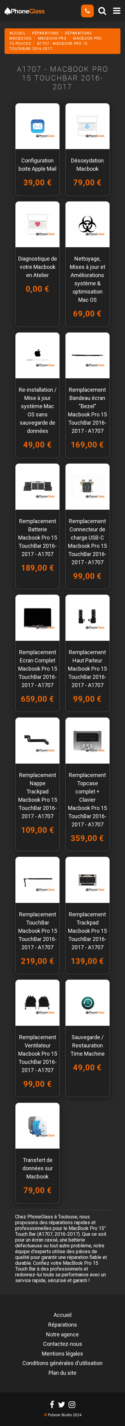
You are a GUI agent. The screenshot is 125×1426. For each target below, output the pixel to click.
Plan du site (62, 1373)
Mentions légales (62, 1354)
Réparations (62, 1325)
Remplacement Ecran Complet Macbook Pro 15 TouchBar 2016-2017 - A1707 (37, 668)
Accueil (63, 1315)
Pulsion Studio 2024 (64, 1415)
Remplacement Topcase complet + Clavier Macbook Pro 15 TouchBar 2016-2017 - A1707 (87, 800)
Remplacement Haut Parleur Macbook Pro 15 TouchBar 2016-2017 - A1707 (87, 668)
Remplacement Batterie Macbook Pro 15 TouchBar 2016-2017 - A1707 (37, 537)
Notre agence (62, 1335)
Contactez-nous (62, 1344)
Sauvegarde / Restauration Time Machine (87, 1045)
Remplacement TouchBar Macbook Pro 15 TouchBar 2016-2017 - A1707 (37, 930)
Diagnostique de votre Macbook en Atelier (37, 266)
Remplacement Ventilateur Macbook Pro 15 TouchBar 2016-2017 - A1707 (37, 1053)
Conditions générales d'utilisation (62, 1363)
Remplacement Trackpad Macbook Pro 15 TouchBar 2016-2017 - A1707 (87, 930)
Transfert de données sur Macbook (37, 1168)
